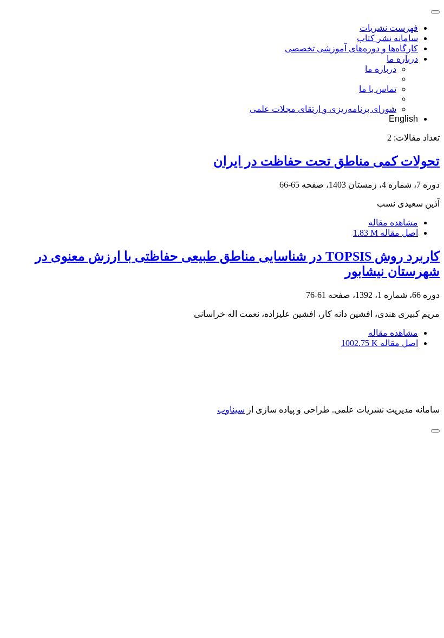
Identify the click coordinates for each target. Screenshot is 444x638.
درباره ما (402, 58)
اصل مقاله (385, 232)
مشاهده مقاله (393, 222)
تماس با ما (377, 89)
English (403, 118)
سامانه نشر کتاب (387, 38)
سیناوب (231, 409)
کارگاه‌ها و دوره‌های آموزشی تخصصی (351, 48)
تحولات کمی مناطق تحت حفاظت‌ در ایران (326, 161)
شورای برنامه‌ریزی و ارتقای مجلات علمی (323, 109)
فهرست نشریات (389, 27)
